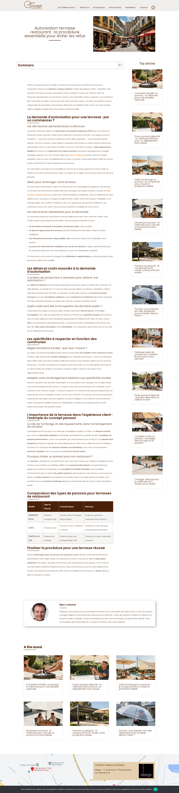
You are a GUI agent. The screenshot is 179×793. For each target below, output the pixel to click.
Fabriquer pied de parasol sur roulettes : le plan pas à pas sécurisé (146, 355)
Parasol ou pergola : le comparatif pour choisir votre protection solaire (147, 269)
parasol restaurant (76, 155)
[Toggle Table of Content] (119, 65)
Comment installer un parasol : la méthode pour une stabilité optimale (146, 96)
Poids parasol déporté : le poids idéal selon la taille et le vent (147, 397)
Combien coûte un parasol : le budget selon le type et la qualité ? (145, 439)
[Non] (176, 789)
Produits (84, 8)
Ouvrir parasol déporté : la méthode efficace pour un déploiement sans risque (147, 139)
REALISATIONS (115, 8)
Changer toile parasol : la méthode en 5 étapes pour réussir (147, 481)
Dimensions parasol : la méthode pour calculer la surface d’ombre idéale (147, 226)
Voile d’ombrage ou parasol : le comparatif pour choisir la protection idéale (147, 183)
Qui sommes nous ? (67, 8)
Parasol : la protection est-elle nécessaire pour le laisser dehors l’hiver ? (147, 312)
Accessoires (99, 8)
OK (155, 789)
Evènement (130, 8)
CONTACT (144, 8)
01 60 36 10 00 (104, 773)
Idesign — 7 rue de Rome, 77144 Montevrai (113, 770)
